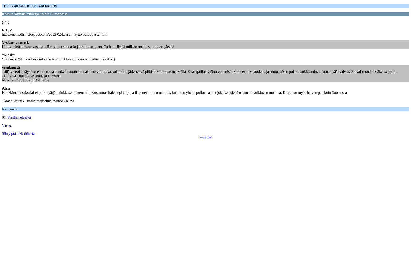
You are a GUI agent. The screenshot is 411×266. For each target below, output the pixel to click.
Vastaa (7, 125)
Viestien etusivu (19, 117)
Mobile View (205, 137)
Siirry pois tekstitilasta (18, 133)
